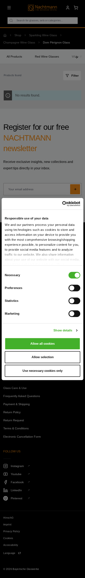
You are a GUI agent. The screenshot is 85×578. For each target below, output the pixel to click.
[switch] (74, 288)
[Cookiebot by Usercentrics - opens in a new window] (62, 203)
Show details (62, 330)
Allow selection (43, 357)
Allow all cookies (42, 343)
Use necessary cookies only (42, 370)
